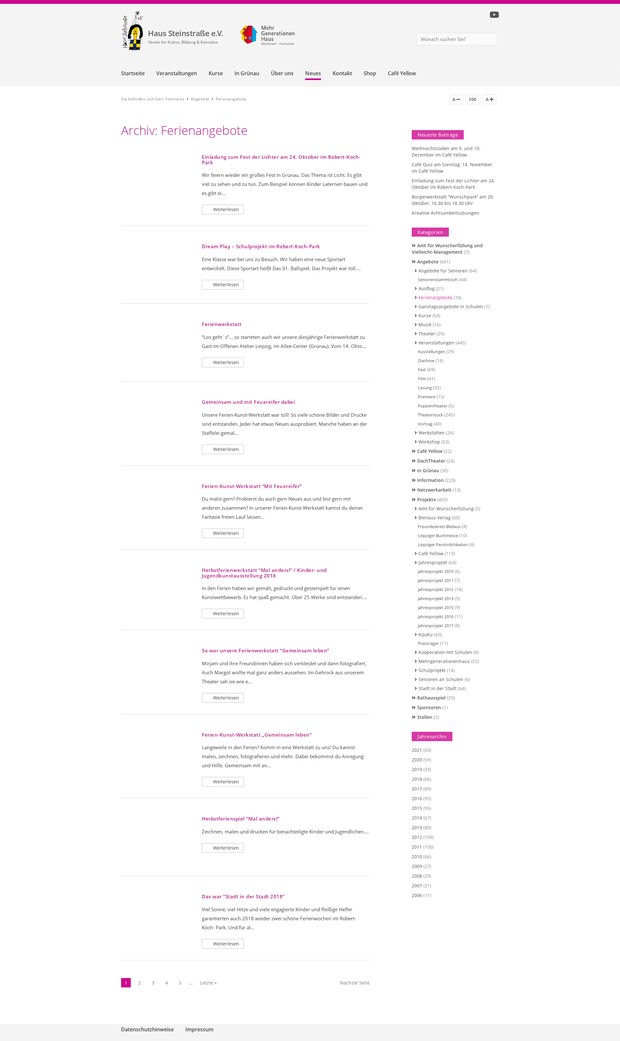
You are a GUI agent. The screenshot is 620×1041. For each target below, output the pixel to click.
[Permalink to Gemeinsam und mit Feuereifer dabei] (157, 420)
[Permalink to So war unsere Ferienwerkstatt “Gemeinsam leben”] (157, 668)
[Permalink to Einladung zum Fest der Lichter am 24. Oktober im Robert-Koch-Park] (157, 175)
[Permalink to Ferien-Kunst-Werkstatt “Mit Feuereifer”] (157, 504)
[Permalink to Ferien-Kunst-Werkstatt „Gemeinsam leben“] (157, 752)
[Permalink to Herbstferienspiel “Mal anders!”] (157, 836)
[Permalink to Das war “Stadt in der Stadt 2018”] (157, 914)
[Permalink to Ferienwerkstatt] (157, 342)
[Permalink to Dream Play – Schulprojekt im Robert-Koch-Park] (157, 264)
